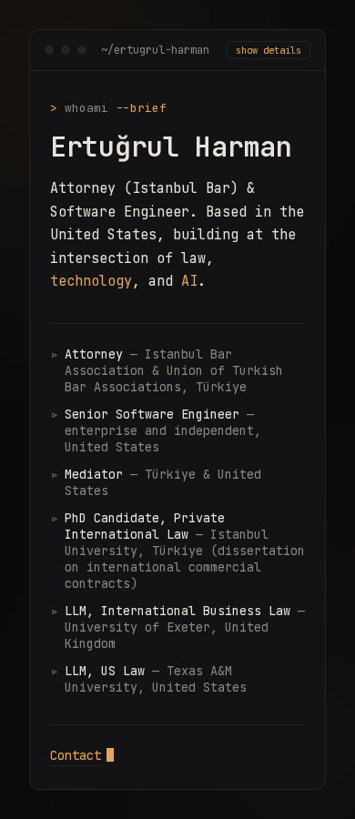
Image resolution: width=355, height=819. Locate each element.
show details (268, 50)
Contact (75, 755)
